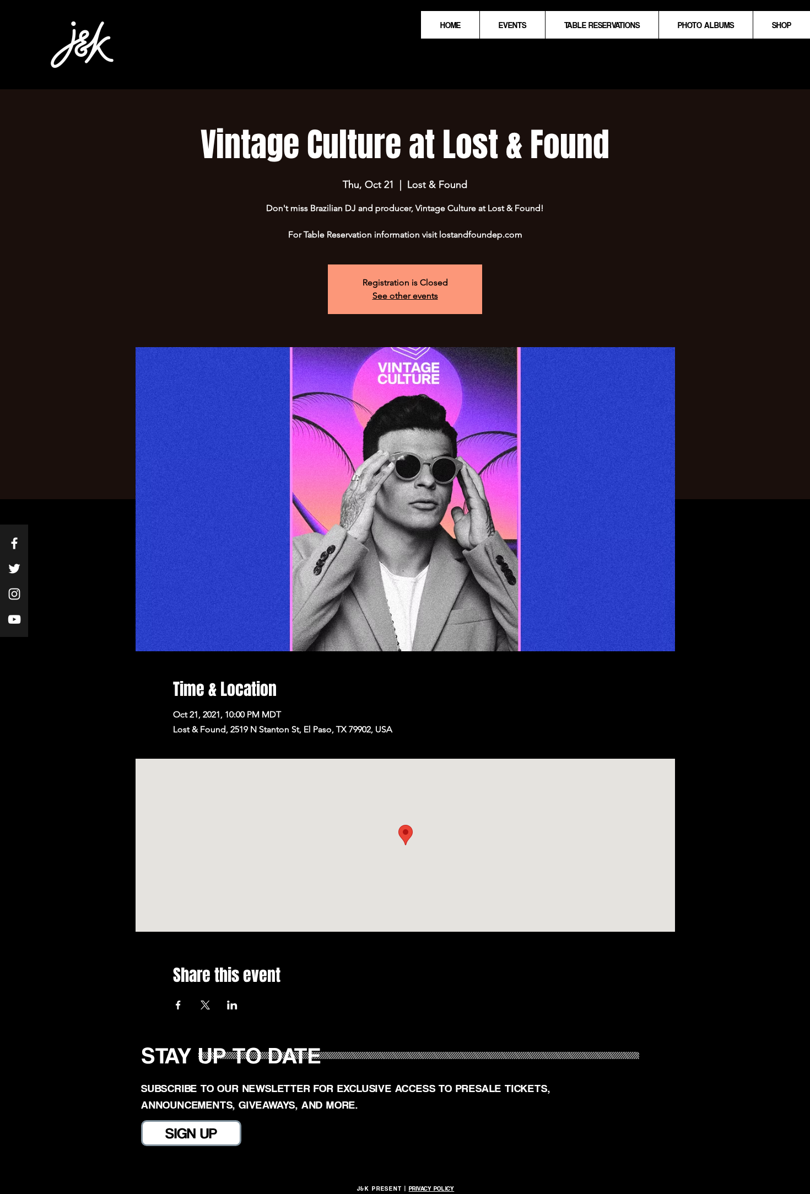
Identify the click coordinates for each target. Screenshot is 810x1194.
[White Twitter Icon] (14, 568)
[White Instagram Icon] (14, 594)
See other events (405, 295)
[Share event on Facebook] (178, 1005)
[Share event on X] (205, 1005)
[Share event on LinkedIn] (232, 1005)
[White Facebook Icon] (14, 543)
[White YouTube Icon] (14, 619)
